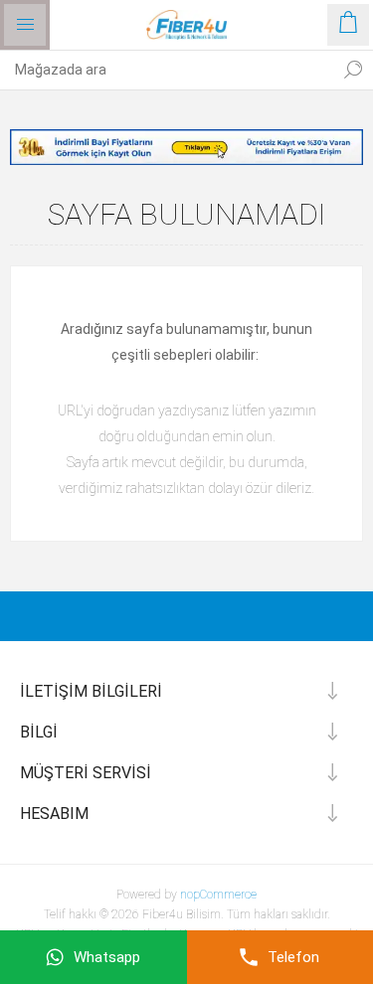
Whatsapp (107, 957)
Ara (353, 69)
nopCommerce (218, 895)
